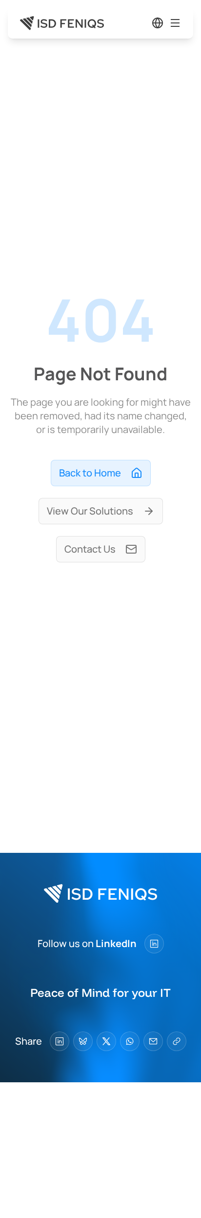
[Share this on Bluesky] (83, 1041)
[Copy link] (176, 1041)
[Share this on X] (106, 1041)
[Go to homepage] (62, 23)
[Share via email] (153, 1041)
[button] (157, 23)
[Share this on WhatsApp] (130, 1041)
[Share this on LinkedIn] (59, 1041)
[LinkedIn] (154, 943)
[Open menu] (175, 23)
